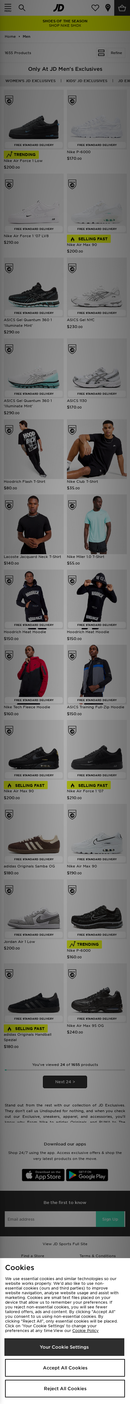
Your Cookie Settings (64, 1347)
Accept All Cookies (65, 1367)
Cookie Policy (85, 1330)
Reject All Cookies (65, 1388)
